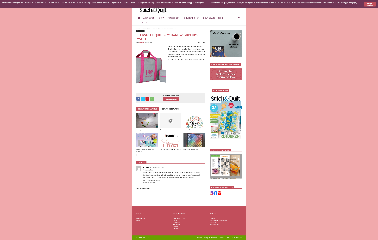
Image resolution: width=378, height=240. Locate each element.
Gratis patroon (140, 130)
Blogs (138, 220)
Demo (175, 220)
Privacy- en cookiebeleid (210, 238)
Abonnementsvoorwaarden (218, 220)
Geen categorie (146, 28)
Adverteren (213, 222)
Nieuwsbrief (177, 224)
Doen (220, 18)
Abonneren (149, 18)
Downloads (209, 18)
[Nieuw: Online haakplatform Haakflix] (170, 140)
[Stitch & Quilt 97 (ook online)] (226, 117)
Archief (175, 226)
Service (141, 23)
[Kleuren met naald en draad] (194, 140)
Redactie (141, 42)
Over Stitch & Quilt (179, 218)
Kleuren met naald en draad (191, 149)
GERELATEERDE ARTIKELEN (148, 109)
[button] (239, 18)
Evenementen (140, 218)
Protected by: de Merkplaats (234, 238)
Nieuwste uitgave (220, 90)
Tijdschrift (174, 18)
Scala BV (221, 238)
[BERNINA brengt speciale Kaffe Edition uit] (147, 140)
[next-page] (141, 155)
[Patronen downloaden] (170, 120)
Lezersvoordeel (214, 224)
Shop (161, 18)
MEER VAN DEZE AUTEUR (169, 109)
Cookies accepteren (171, 99)
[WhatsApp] (152, 99)
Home (138, 28)
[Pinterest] (147, 99)
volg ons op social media (222, 187)
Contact (212, 218)
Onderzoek (186, 130)
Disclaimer (199, 238)
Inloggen (176, 228)
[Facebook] (138, 99)
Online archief (191, 18)
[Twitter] (143, 99)
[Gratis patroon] (147, 120)
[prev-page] (137, 155)
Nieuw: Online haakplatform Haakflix (170, 149)
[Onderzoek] (194, 120)
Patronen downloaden (166, 130)
